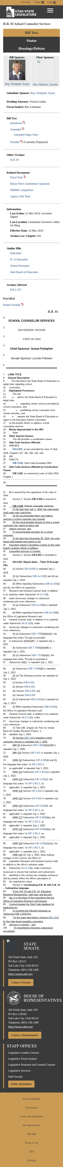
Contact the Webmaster (31, 1116)
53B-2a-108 (37, 605)
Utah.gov (31, 1160)
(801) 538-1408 (29, 969)
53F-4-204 (36, 791)
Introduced (16, 123)
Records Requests (31, 1099)
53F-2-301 (40, 772)
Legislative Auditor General (23, 1052)
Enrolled (15, 142)
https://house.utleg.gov (20, 1026)
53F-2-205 (41, 760)
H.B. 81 (14, 159)
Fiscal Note (16, 177)
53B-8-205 (30, 695)
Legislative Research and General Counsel (31, 1064)
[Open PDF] (24, 123)
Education (15, 253)
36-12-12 (41, 594)
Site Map (31, 1134)
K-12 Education (19, 259)
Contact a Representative (24, 1035)
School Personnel (19, 265)
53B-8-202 (29, 682)
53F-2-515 (40, 779)
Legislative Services (19, 1070)
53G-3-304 (40, 843)
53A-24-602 (30, 569)
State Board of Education (24, 272)
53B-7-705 (36, 634)
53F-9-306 (40, 829)
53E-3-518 (18, 463)
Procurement (31, 1107)
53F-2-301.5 (38, 764)
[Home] (21, 11)
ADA (31, 1151)
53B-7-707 (36, 655)
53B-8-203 (29, 686)
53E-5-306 (38, 745)
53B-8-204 (30, 691)
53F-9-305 (40, 817)
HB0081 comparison (21, 190)
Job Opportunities (31, 1125)
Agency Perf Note (20, 196)
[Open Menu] (50, 10)
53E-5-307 (35, 752)
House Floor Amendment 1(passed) (29, 183)
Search (24, 2)
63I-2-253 (15, 289)
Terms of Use (31, 1143)
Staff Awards (15, 1076)
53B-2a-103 (38, 576)
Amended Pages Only (26, 134)
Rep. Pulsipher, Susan (43, 93)
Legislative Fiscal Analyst (22, 1058)
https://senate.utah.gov (20, 973)
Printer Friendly (12, 304)
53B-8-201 (36, 699)
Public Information (21, 1083)
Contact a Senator (21, 982)
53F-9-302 (40, 806)
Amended (15, 129)
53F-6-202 (36, 798)
